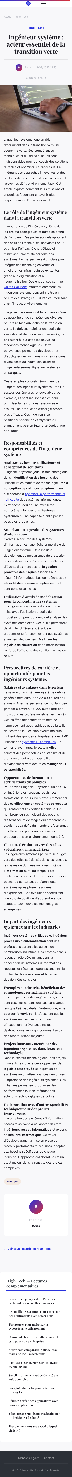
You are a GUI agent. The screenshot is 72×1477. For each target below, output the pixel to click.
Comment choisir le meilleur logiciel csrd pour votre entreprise (33, 1339)
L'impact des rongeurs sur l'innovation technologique (34, 1365)
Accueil (8, 16)
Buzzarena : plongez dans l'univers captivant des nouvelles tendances (32, 1301)
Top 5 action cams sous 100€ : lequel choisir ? (33, 1428)
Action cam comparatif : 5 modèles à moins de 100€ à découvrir (33, 1352)
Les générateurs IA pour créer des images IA (31, 1390)
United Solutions (15, 287)
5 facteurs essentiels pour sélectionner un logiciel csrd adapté (34, 1416)
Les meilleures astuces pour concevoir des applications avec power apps (34, 1313)
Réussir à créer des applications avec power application (33, 1403)
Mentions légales (28, 1458)
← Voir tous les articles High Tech (27, 1248)
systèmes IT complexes (39, 742)
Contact (49, 1458)
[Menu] (43, 3)
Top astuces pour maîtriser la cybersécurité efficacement (28, 1326)
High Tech (22, 16)
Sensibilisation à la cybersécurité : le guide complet (33, 1377)
